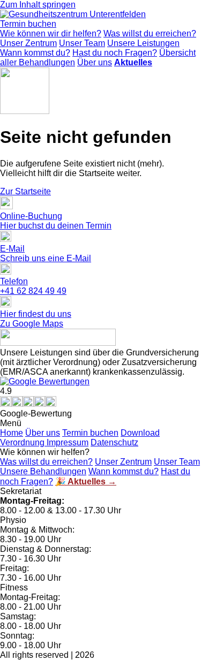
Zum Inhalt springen (38, 4)
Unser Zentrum (28, 43)
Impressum (67, 442)
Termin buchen (90, 432)
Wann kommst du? (35, 52)
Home (11, 432)
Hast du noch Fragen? (114, 52)
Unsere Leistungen (143, 43)
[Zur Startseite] (73, 14)
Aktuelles (133, 62)
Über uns (94, 62)
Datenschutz (114, 442)
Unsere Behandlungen (43, 471)
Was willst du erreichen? (149, 33)
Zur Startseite (25, 191)
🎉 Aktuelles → (85, 481)
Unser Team (82, 43)
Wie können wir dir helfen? (50, 33)
